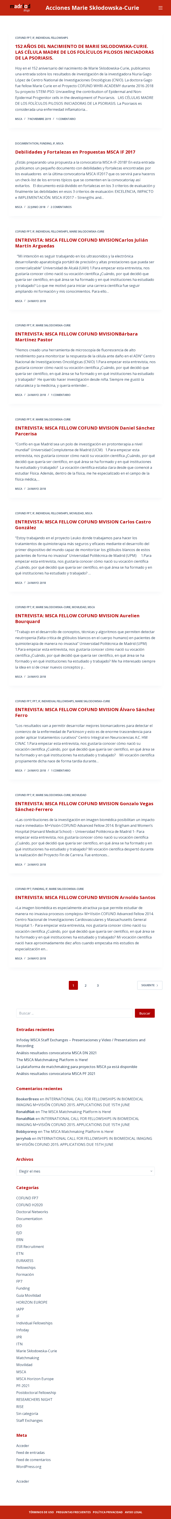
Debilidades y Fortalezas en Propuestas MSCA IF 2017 (75, 152)
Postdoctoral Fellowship (36, 1392)
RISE (20, 1406)
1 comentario (66, 119)
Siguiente (148, 985)
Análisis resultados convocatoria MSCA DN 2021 (56, 1052)
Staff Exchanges (29, 1420)
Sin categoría (27, 1413)
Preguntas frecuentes (73, 1512)
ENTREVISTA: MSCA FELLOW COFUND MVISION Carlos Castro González (83, 525)
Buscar (144, 1013)
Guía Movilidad (28, 1295)
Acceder (22, 1445)
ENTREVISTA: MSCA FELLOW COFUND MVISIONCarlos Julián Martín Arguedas (81, 243)
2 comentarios (61, 207)
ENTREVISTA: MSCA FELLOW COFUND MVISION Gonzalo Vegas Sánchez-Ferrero (84, 806)
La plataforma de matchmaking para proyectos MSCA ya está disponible (76, 1066)
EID (19, 1225)
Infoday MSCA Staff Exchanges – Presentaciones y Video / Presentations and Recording (80, 1042)
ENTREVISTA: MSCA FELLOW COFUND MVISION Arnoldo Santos (85, 897)
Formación (25, 1274)
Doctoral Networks (32, 1211)
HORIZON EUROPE (31, 1302)
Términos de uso (41, 1512)
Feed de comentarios (33, 1459)
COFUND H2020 (29, 1204)
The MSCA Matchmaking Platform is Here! (52, 1059)
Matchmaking (27, 1357)
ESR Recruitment (30, 1246)
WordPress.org (28, 1466)
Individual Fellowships (52, 38)
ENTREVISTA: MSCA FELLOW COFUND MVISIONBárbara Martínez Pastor (76, 337)
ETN (20, 1253)
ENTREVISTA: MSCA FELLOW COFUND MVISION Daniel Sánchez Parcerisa (85, 431)
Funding (46, 143)
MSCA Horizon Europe (35, 1378)
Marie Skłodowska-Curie (86, 231)
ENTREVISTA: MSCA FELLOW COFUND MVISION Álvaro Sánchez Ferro (85, 712)
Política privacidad (108, 1512)
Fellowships (26, 1267)
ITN (19, 1344)
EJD (19, 1232)
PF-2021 (23, 1385)
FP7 (35, 701)
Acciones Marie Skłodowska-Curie (92, 7)
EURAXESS (24, 1260)
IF (34, 38)
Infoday (22, 1330)
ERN (19, 1239)
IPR (19, 1337)
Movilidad (76, 513)
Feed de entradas (30, 1452)
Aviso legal (133, 1512)
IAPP (20, 1309)
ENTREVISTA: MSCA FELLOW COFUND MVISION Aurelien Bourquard (77, 618)
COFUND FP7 (23, 38)
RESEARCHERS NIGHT (34, 1399)
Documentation (27, 143)
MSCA (59, 143)
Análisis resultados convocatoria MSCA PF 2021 (56, 1073)
